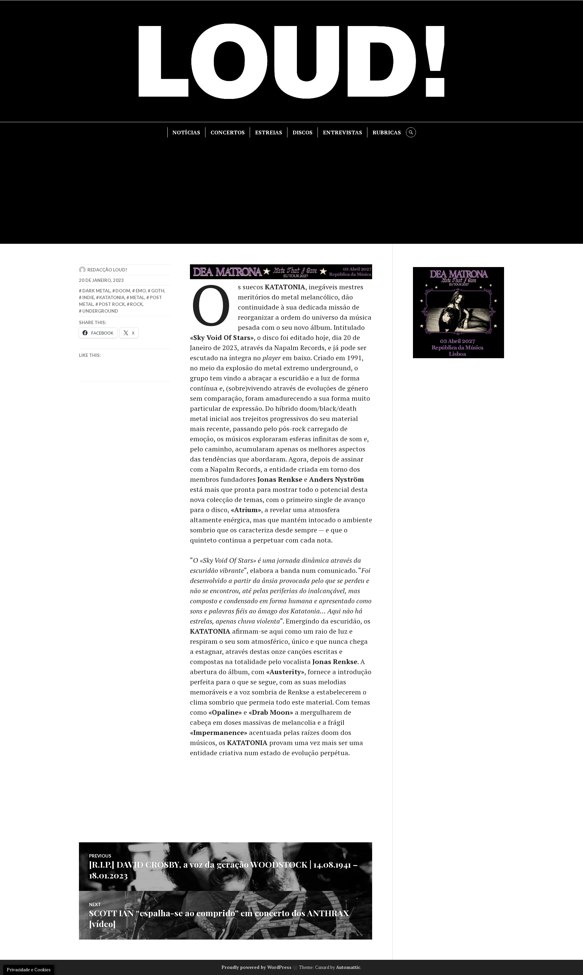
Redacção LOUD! (107, 269)
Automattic (348, 967)
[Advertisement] (291, 188)
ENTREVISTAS (342, 132)
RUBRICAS (386, 132)
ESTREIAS (268, 132)
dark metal (96, 290)
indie (88, 297)
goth (157, 290)
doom (122, 290)
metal (137, 297)
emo (141, 290)
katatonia (111, 297)
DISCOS (302, 132)
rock (136, 304)
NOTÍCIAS (186, 132)
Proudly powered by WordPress (257, 967)
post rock (112, 304)
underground (100, 311)
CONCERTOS (228, 132)
